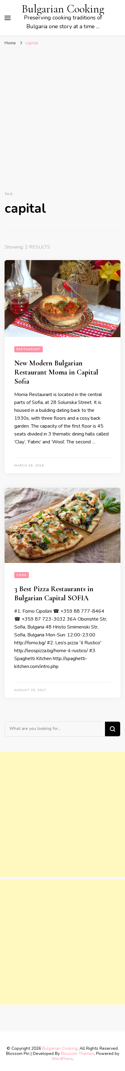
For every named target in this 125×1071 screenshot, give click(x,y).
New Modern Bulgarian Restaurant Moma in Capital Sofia (56, 372)
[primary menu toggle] (8, 18)
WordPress (62, 1059)
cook (21, 575)
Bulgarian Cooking (63, 9)
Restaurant (28, 349)
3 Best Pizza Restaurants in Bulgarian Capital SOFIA (53, 593)
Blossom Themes (77, 1053)
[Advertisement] (62, 117)
